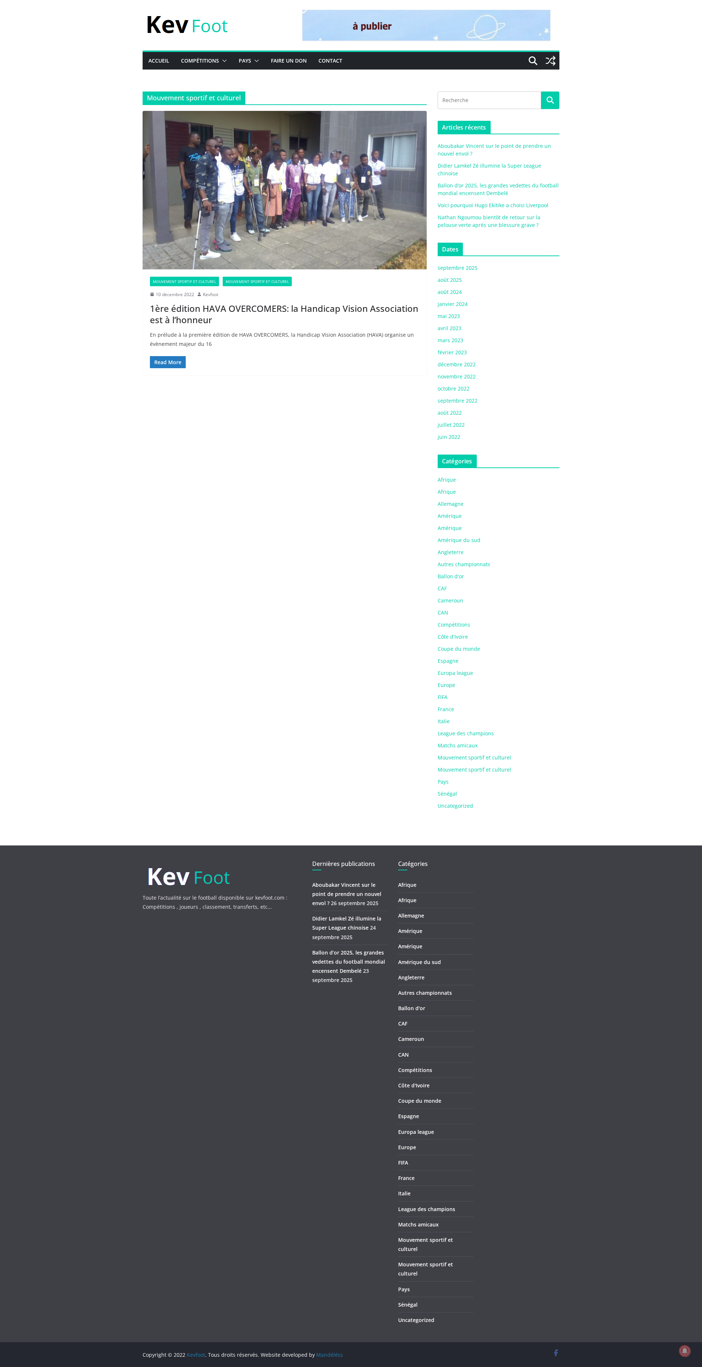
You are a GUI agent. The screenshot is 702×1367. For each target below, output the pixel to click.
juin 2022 (449, 436)
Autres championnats (464, 564)
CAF (442, 588)
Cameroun (450, 600)
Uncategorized (455, 805)
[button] (223, 61)
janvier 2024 (453, 303)
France (446, 709)
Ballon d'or (451, 576)
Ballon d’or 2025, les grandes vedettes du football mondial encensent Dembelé (348, 961)
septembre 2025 (458, 267)
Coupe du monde (459, 648)
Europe (446, 684)
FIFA (443, 697)
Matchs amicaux (458, 745)
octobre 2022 (453, 388)
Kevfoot (210, 294)
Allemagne (451, 503)
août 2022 (450, 412)
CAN (443, 612)
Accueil (158, 60)
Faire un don (289, 60)
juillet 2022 (451, 424)
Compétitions (200, 60)
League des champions (466, 733)
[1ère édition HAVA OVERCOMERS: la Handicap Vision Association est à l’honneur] (285, 190)
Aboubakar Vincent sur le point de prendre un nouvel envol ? (346, 894)
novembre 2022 (457, 376)
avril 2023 (449, 328)
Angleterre (451, 552)
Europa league (455, 672)
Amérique (450, 515)
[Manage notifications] (685, 1351)
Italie (444, 721)
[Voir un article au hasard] (550, 61)
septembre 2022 (458, 400)
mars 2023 (450, 340)
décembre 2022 (457, 364)
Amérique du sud (459, 540)
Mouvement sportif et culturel (184, 281)
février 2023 (452, 352)
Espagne (448, 660)
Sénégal (447, 793)
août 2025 (450, 279)
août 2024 (450, 291)
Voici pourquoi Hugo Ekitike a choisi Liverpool (493, 205)
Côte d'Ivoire (453, 636)
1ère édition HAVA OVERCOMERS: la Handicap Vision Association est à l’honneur (284, 314)
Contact (330, 60)
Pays (245, 60)
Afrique (447, 479)
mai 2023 (449, 316)
